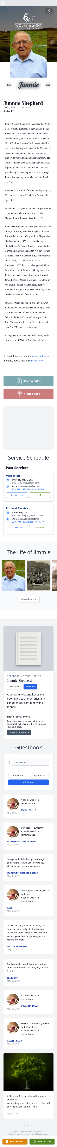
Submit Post (28, 782)
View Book (14, 686)
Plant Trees (40, 495)
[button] (28, 1072)
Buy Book (30, 686)
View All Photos (28, 599)
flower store (36, 360)
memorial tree (38, 356)
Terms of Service (36, 1134)
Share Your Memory (19, 732)
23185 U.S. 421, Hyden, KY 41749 (28, 489)
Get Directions (17, 495)
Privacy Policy (20, 1134)
